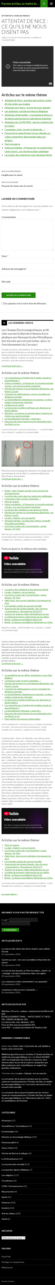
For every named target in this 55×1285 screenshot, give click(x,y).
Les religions (7, 1175)
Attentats (7, 16)
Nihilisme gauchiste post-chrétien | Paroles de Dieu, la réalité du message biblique (27, 1055)
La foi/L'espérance (10, 1159)
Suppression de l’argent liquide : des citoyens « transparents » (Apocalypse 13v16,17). (26, 610)
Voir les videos (22, 16)
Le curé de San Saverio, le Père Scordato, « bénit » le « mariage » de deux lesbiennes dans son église (26, 972)
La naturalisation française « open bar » (23, 418)
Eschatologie (8, 1131)
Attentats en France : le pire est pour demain (27, 107)
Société (5, 1208)
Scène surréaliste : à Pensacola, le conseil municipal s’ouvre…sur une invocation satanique (29, 384)
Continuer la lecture (12, 366)
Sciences (6, 1202)
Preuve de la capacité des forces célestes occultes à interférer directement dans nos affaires (28, 137)
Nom (5, 256)
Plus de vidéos (10, 894)
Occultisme (7, 1180)
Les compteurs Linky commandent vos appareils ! (25, 981)
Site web (6, 281)
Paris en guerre (12, 144)
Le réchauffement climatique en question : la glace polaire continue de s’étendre (28, 401)
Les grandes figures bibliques (15, 1169)
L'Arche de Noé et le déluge (15, 1153)
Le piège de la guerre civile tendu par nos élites (27, 616)
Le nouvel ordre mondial (13, 1164)
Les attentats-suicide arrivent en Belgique (26, 111)
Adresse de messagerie (14, 268)
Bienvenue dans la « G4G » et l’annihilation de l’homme (26, 1099)
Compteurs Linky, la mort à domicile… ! (25, 129)
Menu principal (51, 3)
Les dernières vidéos (20, 323)
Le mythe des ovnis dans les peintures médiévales (28, 496)
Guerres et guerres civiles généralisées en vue (27, 614)
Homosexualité (9, 1142)
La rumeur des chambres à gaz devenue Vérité (28, 154)
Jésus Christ (7, 1148)
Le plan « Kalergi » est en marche (20, 518)
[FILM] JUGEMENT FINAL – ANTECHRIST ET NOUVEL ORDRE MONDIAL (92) (26, 1018)
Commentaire (9, 217)
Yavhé (4, 1219)
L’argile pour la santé (12, 173)
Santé (4, 1197)
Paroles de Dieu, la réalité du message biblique (21, 3)
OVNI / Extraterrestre (12, 1186)
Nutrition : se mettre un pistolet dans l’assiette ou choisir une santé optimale (28, 414)
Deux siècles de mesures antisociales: (23, 719)
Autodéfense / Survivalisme (15, 1126)
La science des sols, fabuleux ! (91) (18, 1022)
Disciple (26, 37)
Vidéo (4, 37)
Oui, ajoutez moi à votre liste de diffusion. (25, 303)
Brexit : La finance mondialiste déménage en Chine (29, 622)
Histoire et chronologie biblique (16, 1137)
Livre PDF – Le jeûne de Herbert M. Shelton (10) (24, 1027)
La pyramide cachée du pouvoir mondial (23, 606)
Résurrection (8, 1191)
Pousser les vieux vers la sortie (17, 184)
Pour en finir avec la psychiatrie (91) (18, 1024)
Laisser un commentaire (27, 432)
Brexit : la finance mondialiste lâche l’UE (23, 619)
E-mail (5, 920)
